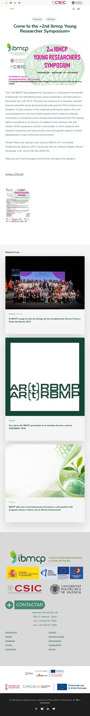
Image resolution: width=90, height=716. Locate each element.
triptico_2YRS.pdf (14, 174)
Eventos (37, 19)
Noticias (51, 19)
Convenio (52, 649)
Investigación (10, 641)
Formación (52, 632)
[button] (78, 9)
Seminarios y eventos (56, 636)
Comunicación (10, 649)
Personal (8, 636)
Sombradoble (45, 702)
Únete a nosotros (55, 641)
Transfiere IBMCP (55, 645)
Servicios (8, 645)
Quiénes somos (11, 632)
